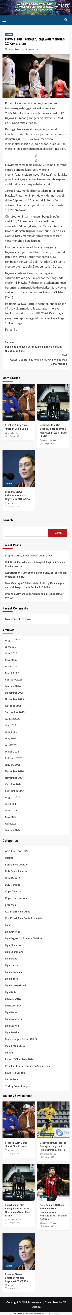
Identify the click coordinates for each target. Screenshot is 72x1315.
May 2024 (11, 816)
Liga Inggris (11, 978)
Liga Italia (10, 992)
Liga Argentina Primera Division (23, 938)
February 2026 (13, 679)
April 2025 (11, 744)
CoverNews (51, 1302)
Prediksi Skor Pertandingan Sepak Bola (27, 1065)
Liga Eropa (11, 958)
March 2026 (12, 672)
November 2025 (14, 699)
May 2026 (11, 659)
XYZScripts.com (52, 1313)
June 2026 (11, 653)
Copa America (13, 891)
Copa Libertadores (16, 898)
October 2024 (13, 784)
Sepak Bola (11, 1079)
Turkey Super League (17, 1086)
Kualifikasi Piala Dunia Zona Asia (23, 918)
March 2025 (12, 751)
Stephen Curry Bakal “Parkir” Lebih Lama (16, 427)
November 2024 (14, 777)
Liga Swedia (12, 1032)
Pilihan (9, 1052)
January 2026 (13, 686)
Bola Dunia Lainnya (16, 871)
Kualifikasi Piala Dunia (17, 911)
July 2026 (10, 646)
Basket (9, 34)
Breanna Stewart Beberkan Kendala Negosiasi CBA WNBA (17, 495)
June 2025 (11, 731)
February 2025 (13, 758)
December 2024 (14, 771)
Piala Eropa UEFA (15, 1045)
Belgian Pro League (16, 864)
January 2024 (13, 830)
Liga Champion (13, 945)
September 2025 (15, 712)
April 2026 (11, 666)
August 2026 (12, 640)
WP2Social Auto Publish (23, 1313)
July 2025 (10, 725)
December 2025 (14, 692)
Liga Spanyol (12, 1025)
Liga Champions (14, 951)
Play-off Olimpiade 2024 (19, 1059)
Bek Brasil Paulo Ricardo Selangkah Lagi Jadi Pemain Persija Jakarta (35, 564)
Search (8, 520)
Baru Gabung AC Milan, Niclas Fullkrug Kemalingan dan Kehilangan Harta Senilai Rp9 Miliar (34, 585)
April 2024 (11, 823)
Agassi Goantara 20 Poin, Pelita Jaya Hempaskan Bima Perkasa (38, 359)
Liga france (11, 965)
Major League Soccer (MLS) (21, 1039)
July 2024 (10, 803)
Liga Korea (11, 1012)
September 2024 (15, 790)
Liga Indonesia (13, 971)
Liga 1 (8, 924)
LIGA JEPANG (13, 998)
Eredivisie (11, 904)
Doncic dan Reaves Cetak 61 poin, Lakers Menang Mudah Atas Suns (33, 346)
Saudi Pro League (15, 1072)
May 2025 (11, 738)
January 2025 (13, 764)
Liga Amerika (12, 931)
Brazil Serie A (13, 877)
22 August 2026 (13, 436)
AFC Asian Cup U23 (16, 851)
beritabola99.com (16, 49)
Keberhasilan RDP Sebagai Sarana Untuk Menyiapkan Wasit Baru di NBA (53, 430)
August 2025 (12, 718)
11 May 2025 (33, 49)
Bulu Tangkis (12, 884)
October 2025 (13, 705)
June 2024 (11, 810)
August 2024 (12, 797)
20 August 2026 (13, 506)
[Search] (66, 20)
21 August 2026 (48, 443)
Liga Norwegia (13, 1018)
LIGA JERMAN (13, 1005)
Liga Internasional (15, 985)
